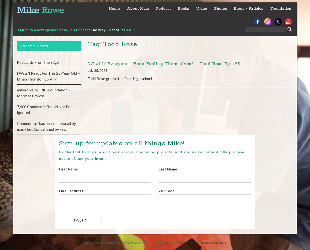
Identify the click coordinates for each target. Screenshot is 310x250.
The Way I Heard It (107, 30)
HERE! (129, 30)
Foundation (280, 8)
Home (114, 8)
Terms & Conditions (152, 243)
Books (183, 8)
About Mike (138, 8)
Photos (220, 8)
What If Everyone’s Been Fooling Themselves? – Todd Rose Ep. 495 (164, 63)
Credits (172, 243)
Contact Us (113, 243)
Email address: (72, 191)
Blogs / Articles (248, 8)
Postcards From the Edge (38, 62)
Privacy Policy (130, 243)
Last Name (168, 169)
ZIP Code (167, 191)
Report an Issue (94, 243)
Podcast (163, 8)
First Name (68, 169)
